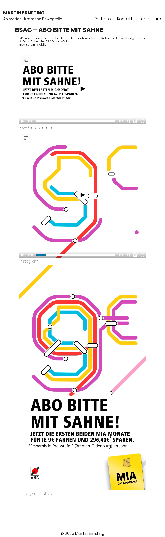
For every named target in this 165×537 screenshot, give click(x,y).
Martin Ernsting (24, 13)
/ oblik (41, 44)
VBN (33, 44)
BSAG (23, 44)
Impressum (149, 19)
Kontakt (124, 19)
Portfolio (102, 19)
